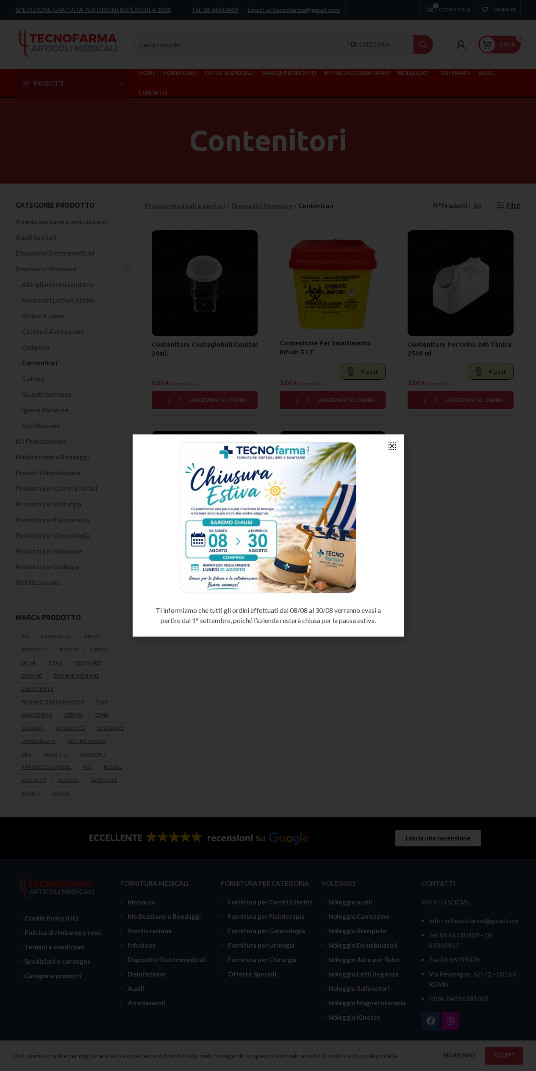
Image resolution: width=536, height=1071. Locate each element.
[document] (268, 535)
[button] (392, 446)
